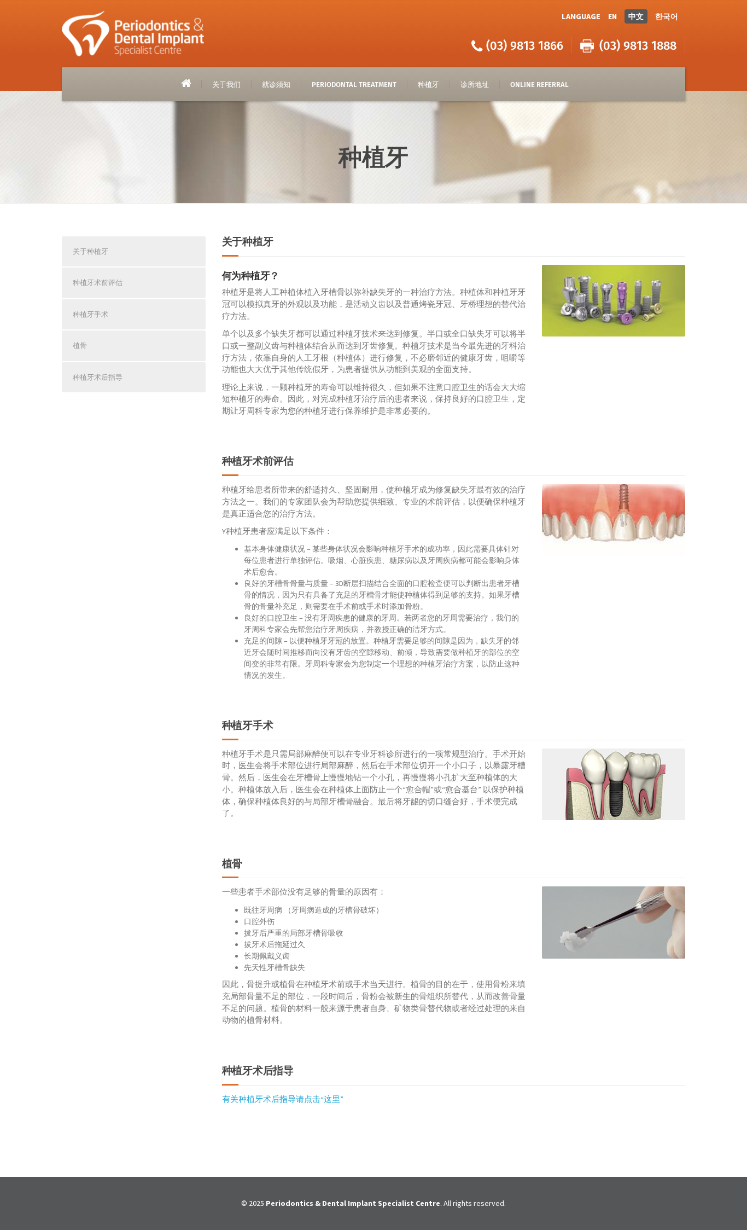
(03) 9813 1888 (637, 45)
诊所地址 (474, 84)
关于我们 (226, 84)
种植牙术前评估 (97, 282)
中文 (636, 16)
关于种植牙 (90, 251)
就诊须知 (276, 84)
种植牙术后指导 (97, 377)
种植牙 (428, 84)
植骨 (80, 345)
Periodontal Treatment (354, 84)
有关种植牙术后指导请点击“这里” (282, 1099)
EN (612, 16)
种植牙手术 (90, 314)
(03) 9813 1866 (524, 45)
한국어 (666, 16)
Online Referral (539, 84)
